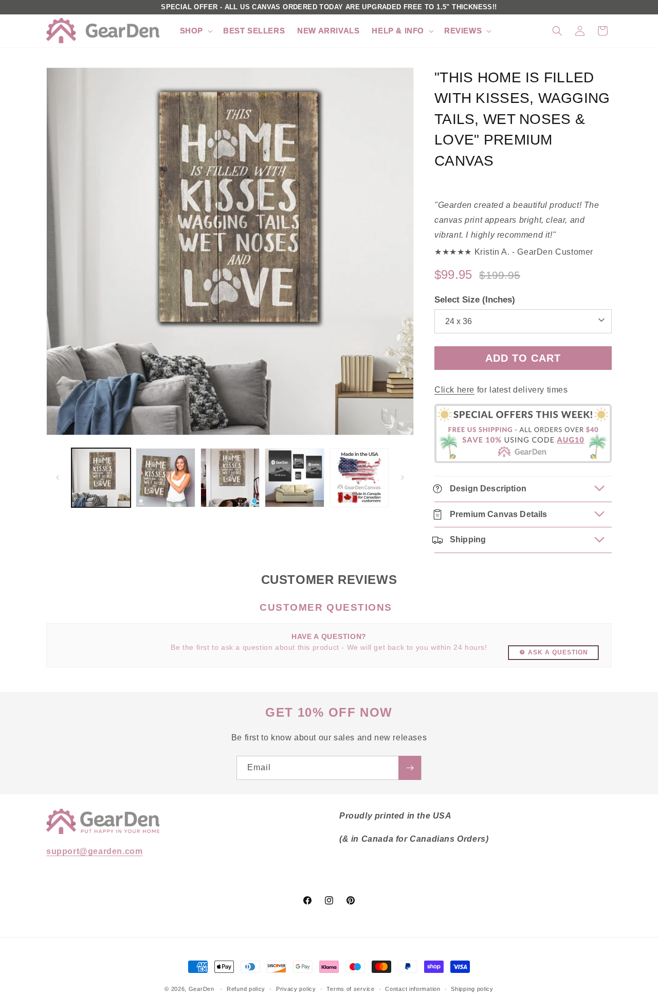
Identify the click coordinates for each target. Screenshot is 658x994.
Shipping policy (472, 988)
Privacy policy (296, 988)
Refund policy (246, 988)
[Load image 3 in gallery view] (230, 477)
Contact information (412, 988)
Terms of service (350, 988)
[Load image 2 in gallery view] (165, 477)
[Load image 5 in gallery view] (359, 477)
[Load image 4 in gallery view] (294, 477)
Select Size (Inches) (474, 299)
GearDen (201, 989)
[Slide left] (57, 477)
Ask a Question (558, 652)
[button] (195, 31)
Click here (454, 389)
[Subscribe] (409, 768)
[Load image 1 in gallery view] (101, 477)
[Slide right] (402, 477)
